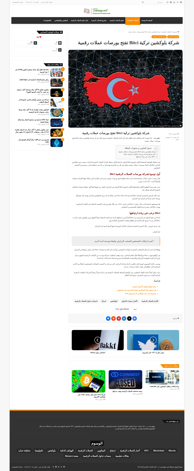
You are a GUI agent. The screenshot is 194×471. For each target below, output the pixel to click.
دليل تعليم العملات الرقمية (79, 20)
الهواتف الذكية (67, 450)
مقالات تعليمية (122, 456)
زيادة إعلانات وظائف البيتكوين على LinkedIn (164, 386)
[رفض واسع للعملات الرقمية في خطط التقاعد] (56, 82)
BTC (146, 450)
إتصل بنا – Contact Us (32, 2)
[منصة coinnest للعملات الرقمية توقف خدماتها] (125, 379)
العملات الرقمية (133, 20)
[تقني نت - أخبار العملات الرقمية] (97, 11)
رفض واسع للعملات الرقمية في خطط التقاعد (34, 80)
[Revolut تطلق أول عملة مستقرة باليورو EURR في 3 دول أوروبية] (56, 72)
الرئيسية (175, 32)
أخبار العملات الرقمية (159, 37)
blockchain (158, 450)
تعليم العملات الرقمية (117, 20)
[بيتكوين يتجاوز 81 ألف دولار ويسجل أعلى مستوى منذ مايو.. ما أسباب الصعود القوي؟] (56, 93)
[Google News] (122, 309)
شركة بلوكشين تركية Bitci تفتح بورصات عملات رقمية (137, 152)
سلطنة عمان (24, 450)
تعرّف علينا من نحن (46, 2)
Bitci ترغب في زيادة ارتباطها (145, 157)
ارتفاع (113, 450)
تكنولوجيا (39, 450)
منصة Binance (71, 456)
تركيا (103, 301)
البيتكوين (101, 450)
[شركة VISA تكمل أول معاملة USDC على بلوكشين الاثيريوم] (88, 381)
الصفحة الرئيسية (147, 20)
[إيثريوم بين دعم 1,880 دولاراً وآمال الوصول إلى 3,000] (56, 143)
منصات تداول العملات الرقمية (86, 301)
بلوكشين (113, 301)
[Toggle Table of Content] (155, 148)
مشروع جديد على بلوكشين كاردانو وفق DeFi (140, 293)
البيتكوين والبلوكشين (61, 20)
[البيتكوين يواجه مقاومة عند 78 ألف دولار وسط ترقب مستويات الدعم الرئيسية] (56, 113)
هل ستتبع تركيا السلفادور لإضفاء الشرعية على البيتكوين (136, 290)
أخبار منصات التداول (129, 301)
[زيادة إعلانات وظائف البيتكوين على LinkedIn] (162, 377)
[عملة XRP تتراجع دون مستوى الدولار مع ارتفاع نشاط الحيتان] (56, 123)
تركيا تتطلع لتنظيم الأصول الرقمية (144, 287)
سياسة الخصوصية (17, 2)
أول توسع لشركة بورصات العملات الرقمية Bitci (139, 154)
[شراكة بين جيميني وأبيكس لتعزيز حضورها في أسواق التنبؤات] (56, 103)
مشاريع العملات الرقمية (99, 20)
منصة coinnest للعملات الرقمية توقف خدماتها (127, 391)
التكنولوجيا (48, 20)
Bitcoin (172, 450)
